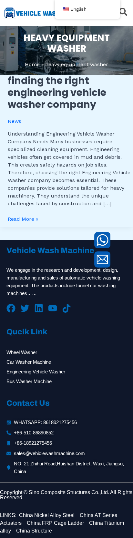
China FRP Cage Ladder (55, 523)
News (14, 121)
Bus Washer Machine (29, 381)
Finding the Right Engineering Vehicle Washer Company (57, 92)
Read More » (23, 218)
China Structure (33, 530)
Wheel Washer (21, 352)
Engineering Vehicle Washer (35, 371)
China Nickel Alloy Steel (47, 515)
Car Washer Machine (28, 362)
